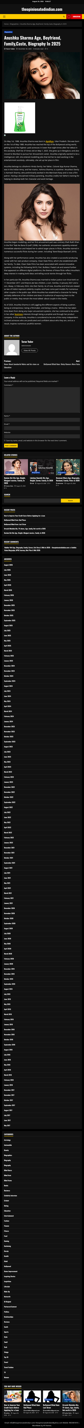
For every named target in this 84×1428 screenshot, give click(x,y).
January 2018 (8, 1085)
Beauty (6, 1150)
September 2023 (9, 741)
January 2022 (8, 842)
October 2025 (8, 615)
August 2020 (8, 928)
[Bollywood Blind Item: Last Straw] (51, 1396)
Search (7, 494)
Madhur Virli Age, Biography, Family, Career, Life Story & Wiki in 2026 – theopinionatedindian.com (36, 547)
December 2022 (9, 787)
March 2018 (8, 1075)
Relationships (8, 1317)
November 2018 (9, 1034)
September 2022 (9, 802)
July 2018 (7, 1054)
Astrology (7, 1140)
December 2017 (9, 1090)
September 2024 (9, 681)
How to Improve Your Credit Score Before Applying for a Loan (24, 515)
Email (7, 424)
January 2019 (8, 1024)
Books (6, 1185)
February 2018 (9, 1080)
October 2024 (8, 676)
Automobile (8, 1145)
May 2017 (7, 1125)
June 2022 (7, 817)
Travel (6, 1362)
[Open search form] (64, 17)
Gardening (7, 1246)
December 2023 (9, 726)
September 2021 (9, 863)
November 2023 (9, 731)
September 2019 (9, 984)
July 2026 (7, 570)
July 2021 (7, 873)
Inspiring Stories (9, 1276)
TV (5, 1372)
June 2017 (7, 1120)
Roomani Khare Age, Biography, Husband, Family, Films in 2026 (68, 479)
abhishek (60, 483)
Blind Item (7, 1175)
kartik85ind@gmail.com (32, 1410)
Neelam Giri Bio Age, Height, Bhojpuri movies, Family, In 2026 (14, 480)
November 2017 (9, 1095)
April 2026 (7, 585)
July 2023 (7, 751)
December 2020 (9, 908)
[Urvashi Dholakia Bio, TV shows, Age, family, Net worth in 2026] (71, 1396)
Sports (6, 1332)
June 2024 (7, 696)
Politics (6, 1312)
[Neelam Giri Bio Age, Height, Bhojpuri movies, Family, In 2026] (16, 467)
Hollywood (7, 1266)
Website (7, 432)
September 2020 (9, 923)
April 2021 (7, 888)
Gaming (6, 1241)
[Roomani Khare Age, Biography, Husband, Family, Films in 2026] (68, 467)
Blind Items (8, 1180)
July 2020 (7, 933)
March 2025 (8, 650)
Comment (8, 385)
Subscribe (76, 16)
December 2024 (9, 666)
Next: (62, 362)
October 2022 (8, 797)
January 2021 (8, 903)
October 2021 (8, 858)
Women (6, 1377)
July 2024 (7, 691)
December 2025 (9, 605)
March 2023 (8, 772)
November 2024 (9, 671)
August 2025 (8, 625)
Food (5, 1236)
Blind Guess (8, 1170)
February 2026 (9, 595)
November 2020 (9, 913)
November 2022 (9, 792)
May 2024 (7, 701)
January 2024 (8, 721)
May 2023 (7, 762)
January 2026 (8, 600)
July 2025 (7, 630)
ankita (8, 1413)
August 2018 (8, 1049)
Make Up (7, 1291)
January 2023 (8, 782)
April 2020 (7, 948)
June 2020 (7, 938)
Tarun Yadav (10, 49)
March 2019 (8, 1014)
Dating (6, 1205)
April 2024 (7, 706)
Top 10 (6, 1357)
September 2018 (9, 1044)
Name (7, 416)
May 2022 (7, 822)
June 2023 (7, 757)
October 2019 (8, 979)
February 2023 (9, 777)
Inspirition (7, 1281)
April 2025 (7, 645)
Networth (7, 1296)
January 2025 (8, 661)
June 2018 (7, 1060)
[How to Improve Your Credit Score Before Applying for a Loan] (13, 1396)
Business (7, 1190)
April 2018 (7, 1070)
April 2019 (7, 1009)
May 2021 (7, 883)
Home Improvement (10, 1271)
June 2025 (7, 635)
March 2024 (8, 711)
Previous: (21, 364)
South (6, 1327)
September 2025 (9, 620)
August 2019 (8, 989)
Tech (5, 1347)
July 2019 (7, 994)
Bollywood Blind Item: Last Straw (15, 524)
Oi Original (7, 1301)
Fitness (6, 1231)
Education (7, 1211)
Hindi (6, 1261)
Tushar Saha (9, 486)
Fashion (6, 1221)
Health (6, 1256)
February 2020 (9, 958)
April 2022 (7, 827)
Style (5, 1337)
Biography (7, 1160)
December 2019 (9, 969)
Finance (6, 1226)
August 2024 (8, 686)
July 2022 (7, 812)
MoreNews (36, 1425)
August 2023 (8, 746)
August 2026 (8, 565)
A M (33, 483)
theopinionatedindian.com (42, 9)
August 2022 (8, 807)
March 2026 (8, 590)
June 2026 (7, 575)
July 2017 (7, 1115)
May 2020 (7, 943)
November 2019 (9, 974)
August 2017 (8, 1110)
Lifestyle (7, 1286)
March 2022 (8, 832)
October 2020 (8, 918)
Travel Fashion (8, 1367)
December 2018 (9, 1029)
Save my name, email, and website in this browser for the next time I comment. (36, 440)
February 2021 (9, 898)
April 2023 (7, 767)
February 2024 (9, 716)
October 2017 (8, 1100)
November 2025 (9, 610)
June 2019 (7, 999)
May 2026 (7, 580)
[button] (4, 16)
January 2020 (8, 964)
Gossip (6, 1251)
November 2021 (9, 852)
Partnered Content (10, 1306)
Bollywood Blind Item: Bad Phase (15, 520)
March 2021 (8, 893)
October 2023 (8, 736)
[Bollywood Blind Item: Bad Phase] (32, 1396)
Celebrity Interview (10, 1195)
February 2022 (9, 837)
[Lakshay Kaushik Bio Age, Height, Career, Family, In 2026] (42, 467)
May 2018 (7, 1065)
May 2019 (7, 1004)
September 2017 (9, 1105)
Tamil (5, 1342)
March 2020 (8, 953)
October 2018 (8, 1039)
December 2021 (9, 847)
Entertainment (9, 1216)
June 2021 (7, 878)
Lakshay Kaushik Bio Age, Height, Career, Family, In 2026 (41, 479)
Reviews (7, 1322)
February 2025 (9, 656)
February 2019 (9, 1019)
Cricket (6, 1200)
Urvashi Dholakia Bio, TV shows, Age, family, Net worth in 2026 (25, 528)
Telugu (6, 1352)
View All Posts (30, 350)
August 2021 (8, 868)
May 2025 (7, 640)
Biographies (8, 32)
